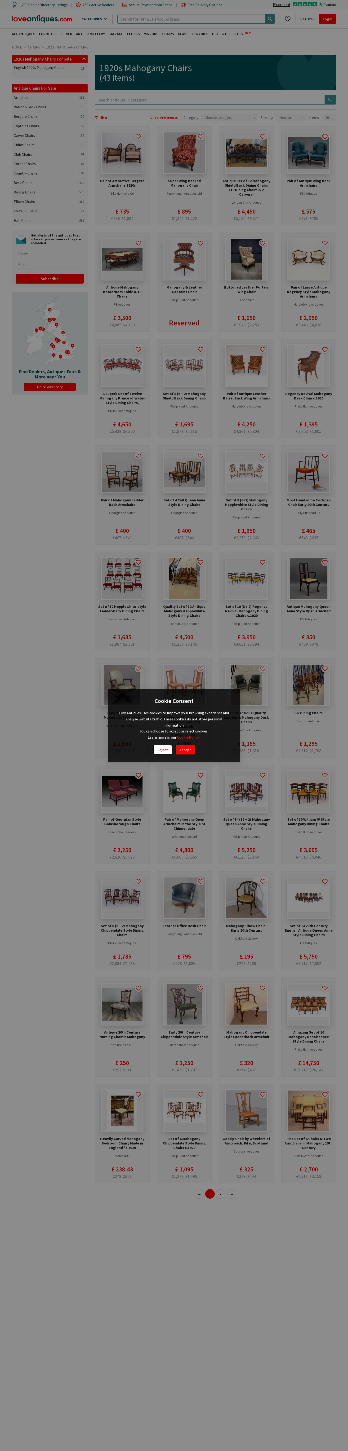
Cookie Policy (188, 737)
